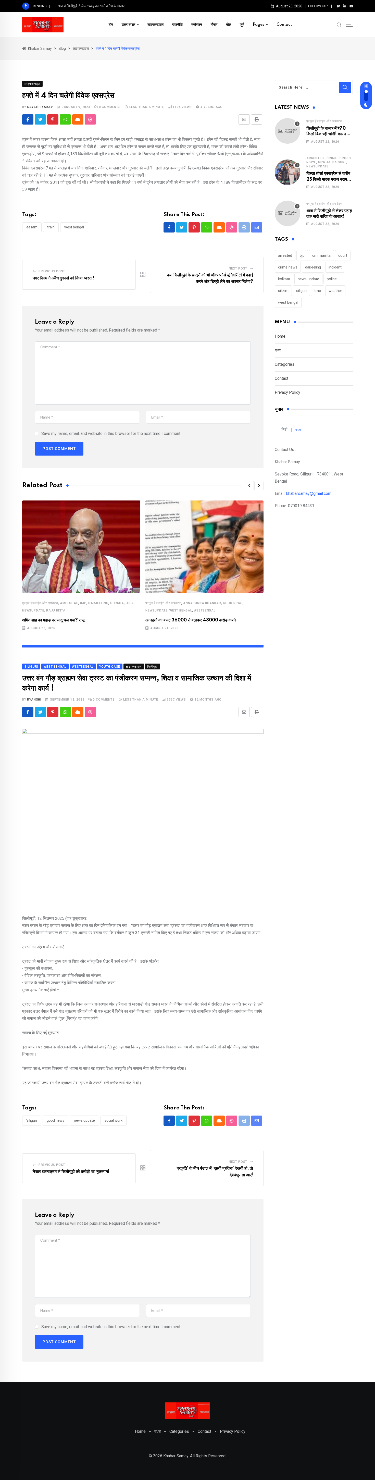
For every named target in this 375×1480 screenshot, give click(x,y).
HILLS (130, 603)
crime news (287, 267)
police (332, 279)
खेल (228, 25)
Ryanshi (34, 699)
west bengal (74, 227)
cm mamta (321, 255)
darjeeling (98, 603)
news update (84, 1120)
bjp (83, 603)
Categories (284, 364)
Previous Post (52, 271)
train (51, 227)
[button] (249, 485)
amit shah (69, 603)
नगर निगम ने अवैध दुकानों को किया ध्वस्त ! (63, 278)
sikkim (283, 290)
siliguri (301, 290)
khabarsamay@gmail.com (308, 493)
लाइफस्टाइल (155, 25)
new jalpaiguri (331, 162)
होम (111, 25)
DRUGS (345, 158)
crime (332, 158)
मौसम (214, 25)
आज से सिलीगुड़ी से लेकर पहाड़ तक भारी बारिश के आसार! (91, 6)
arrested (315, 158)
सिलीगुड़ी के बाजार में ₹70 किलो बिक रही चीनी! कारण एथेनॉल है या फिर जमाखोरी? (327, 134)
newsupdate (33, 610)
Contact (284, 25)
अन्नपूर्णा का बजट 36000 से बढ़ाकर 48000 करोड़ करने (190, 620)
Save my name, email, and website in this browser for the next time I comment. (111, 433)
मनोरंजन (196, 25)
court (342, 255)
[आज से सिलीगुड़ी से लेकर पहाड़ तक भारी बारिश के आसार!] (287, 213)
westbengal (205, 610)
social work (113, 1120)
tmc (317, 290)
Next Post (238, 268)
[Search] (339, 24)
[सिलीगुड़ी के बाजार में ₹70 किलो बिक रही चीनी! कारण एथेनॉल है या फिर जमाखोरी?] (287, 131)
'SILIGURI (31, 1120)
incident (335, 267)
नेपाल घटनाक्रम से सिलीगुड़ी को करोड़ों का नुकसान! (71, 1171)
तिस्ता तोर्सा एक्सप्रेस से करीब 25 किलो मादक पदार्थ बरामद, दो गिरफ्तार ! (328, 179)
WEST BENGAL (180, 610)
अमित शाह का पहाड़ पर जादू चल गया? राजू (53, 620)
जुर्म (242, 25)
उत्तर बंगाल (128, 25)
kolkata (284, 279)
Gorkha (117, 603)
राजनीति (177, 25)
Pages (258, 25)
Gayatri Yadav (40, 107)
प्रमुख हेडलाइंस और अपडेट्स (40, 603)
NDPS (310, 162)
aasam (32, 227)
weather (335, 290)
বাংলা (278, 350)
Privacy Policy (287, 392)
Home (280, 336)
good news (233, 603)
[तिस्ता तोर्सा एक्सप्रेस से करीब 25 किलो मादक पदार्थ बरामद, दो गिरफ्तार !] (287, 172)
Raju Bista (56, 610)
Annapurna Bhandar (202, 603)
